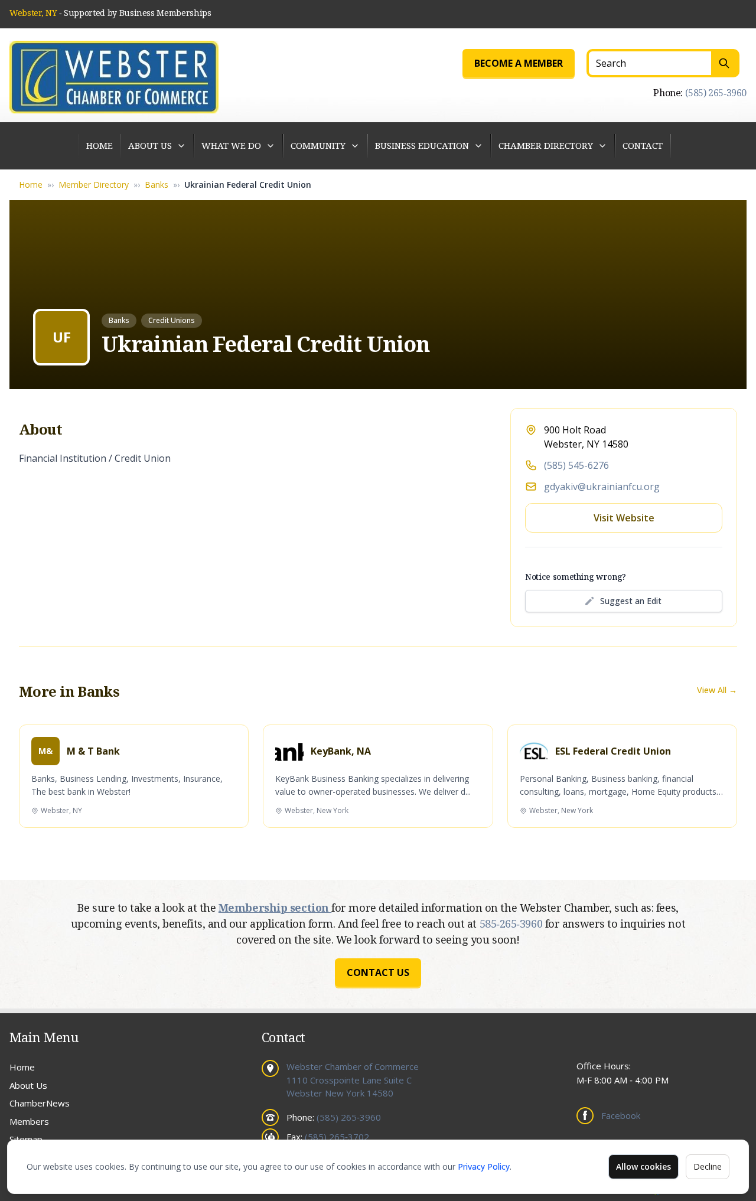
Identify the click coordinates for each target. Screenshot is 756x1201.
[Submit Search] (725, 63)
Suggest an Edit (631, 600)
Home (99, 145)
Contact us (378, 972)
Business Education (422, 145)
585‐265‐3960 (512, 923)
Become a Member (518, 63)
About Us (150, 145)
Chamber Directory (545, 145)
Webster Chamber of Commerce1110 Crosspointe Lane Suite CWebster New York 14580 (352, 1079)
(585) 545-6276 (576, 465)
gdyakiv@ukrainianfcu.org (602, 486)
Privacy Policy (484, 1166)
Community (318, 145)
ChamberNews (39, 1103)
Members (29, 1121)
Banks (156, 184)
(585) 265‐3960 (716, 92)
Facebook (620, 1115)
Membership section (275, 907)
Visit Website (624, 517)
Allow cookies (643, 1166)
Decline (707, 1166)
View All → (717, 690)
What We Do (231, 145)
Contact (643, 145)
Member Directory (93, 184)
